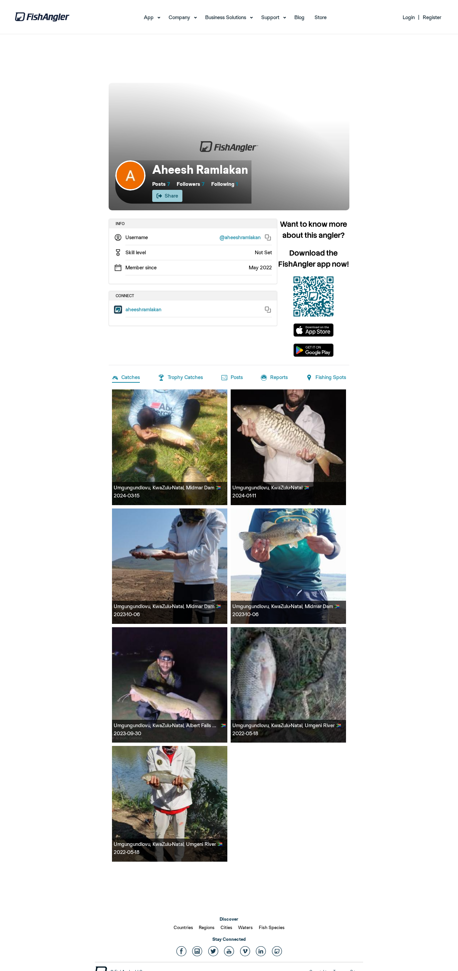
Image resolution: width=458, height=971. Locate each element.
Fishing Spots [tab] (331, 377)
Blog (299, 17)
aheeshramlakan (143, 309)
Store (320, 17)
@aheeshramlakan (240, 237)
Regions (207, 927)
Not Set (263, 252)
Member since (141, 267)
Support (270, 17)
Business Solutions (225, 17)
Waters (245, 927)
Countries (183, 927)
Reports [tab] (279, 377)
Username (136, 237)
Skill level (135, 252)
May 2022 (260, 267)
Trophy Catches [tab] (185, 377)
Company (179, 17)
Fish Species (272, 927)
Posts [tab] (237, 377)
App (149, 17)
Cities (226, 927)
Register (432, 17)
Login (409, 17)
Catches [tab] (130, 377)
